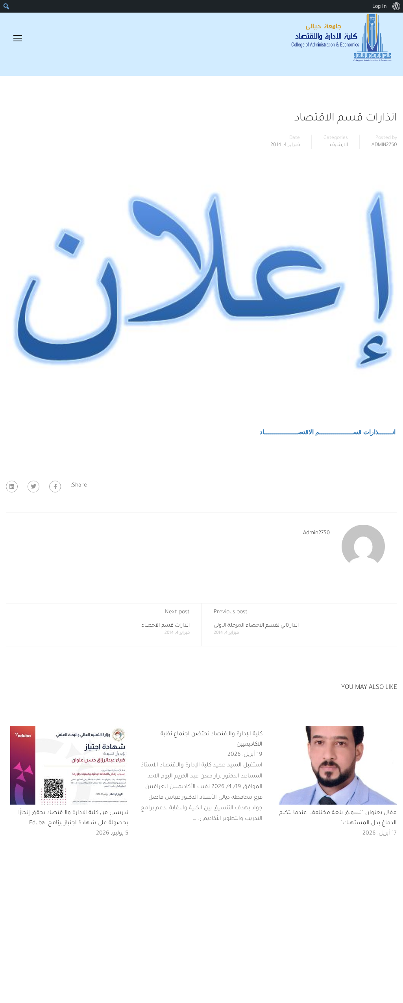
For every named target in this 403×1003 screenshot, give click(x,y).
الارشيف (339, 145)
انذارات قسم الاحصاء (165, 626)
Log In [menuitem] (379, 6)
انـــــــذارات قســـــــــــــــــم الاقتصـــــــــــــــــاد (328, 432)
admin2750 (384, 145)
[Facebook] (55, 486)
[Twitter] (33, 486)
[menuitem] (396, 6)
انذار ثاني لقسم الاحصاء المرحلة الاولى (256, 626)
